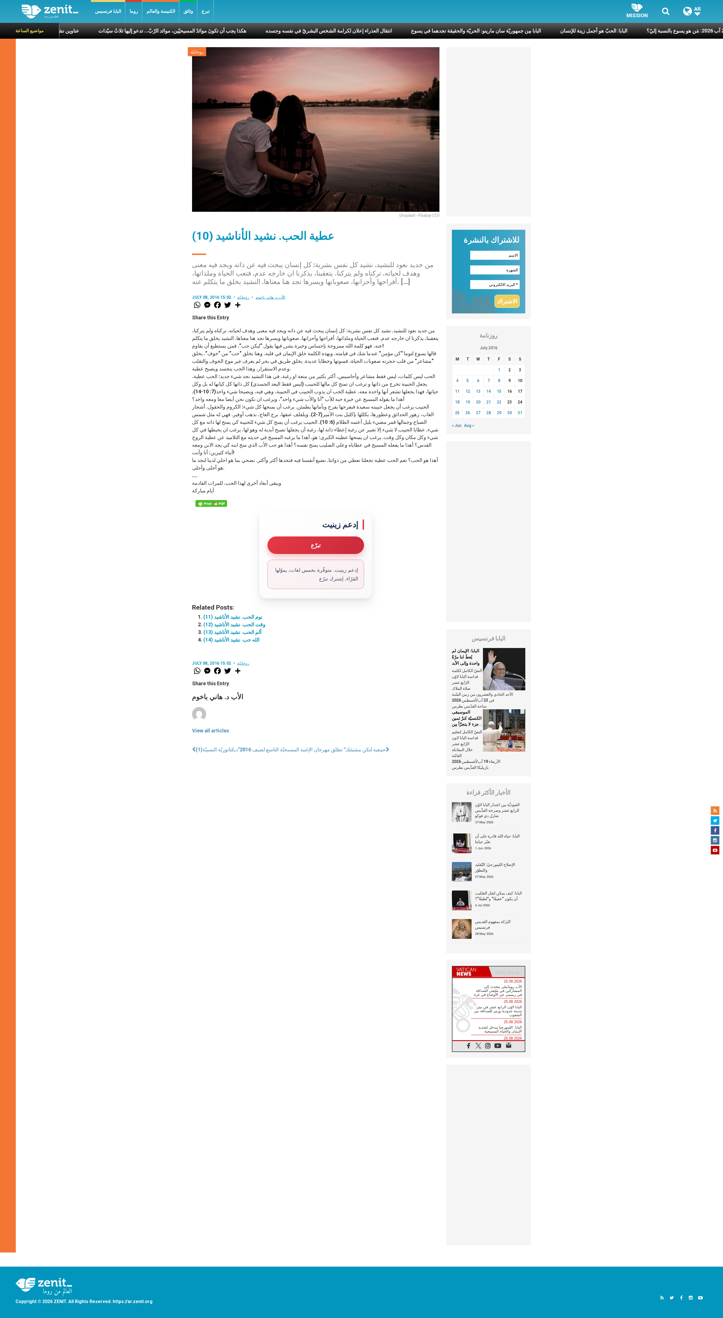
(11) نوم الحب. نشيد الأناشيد (232, 617)
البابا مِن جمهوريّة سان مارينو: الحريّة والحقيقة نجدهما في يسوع (400, 31)
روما (134, 11)
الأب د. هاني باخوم (271, 297)
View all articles (210, 731)
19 (467, 402)
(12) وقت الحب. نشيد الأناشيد (234, 624)
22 (499, 402)
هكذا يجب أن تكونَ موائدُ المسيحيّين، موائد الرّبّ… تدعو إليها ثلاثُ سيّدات (97, 31)
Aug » (469, 425)
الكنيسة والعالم (161, 11)
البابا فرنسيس (108, 11)
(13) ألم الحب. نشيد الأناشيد (232, 632)
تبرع (206, 11)
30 (509, 413)
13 (478, 391)
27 (478, 413)
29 (499, 413)
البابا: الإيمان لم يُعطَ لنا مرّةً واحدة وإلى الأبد (466, 656)
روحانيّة (197, 51)
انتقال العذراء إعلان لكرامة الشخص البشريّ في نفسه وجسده (253, 31)
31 (520, 413)
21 (488, 402)
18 (457, 402)
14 (488, 391)
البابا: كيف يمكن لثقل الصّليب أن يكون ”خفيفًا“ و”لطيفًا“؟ (498, 896)
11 (457, 391)
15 (499, 391)
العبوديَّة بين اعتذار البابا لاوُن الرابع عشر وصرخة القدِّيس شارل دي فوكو (497, 810)
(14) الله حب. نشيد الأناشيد (231, 640)
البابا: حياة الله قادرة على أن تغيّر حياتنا (497, 839)
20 (478, 402)
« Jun (456, 425)
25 (457, 413)
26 (467, 413)
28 (488, 413)
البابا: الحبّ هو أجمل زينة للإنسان (518, 31)
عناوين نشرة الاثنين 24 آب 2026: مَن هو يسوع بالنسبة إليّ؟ (631, 31)
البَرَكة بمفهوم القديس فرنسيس (493, 924)
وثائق (188, 11)
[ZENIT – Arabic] (56, 11)
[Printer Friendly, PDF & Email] (211, 503)
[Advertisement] (488, 132)
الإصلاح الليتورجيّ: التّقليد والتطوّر (495, 867)
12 (467, 391)
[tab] (470, 971)
